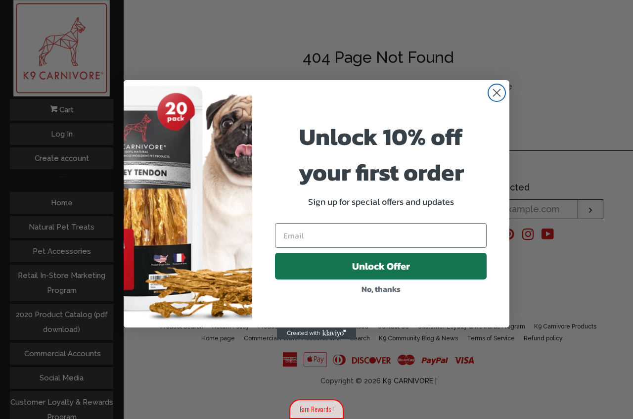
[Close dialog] (496, 92)
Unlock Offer (381, 266)
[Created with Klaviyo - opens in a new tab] (316, 333)
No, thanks (381, 289)
